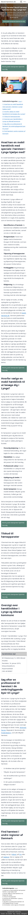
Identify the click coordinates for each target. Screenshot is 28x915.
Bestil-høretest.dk (8, 2)
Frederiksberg (6, 733)
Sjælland (6, 857)
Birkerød (23, 727)
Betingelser (24, 913)
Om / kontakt (9, 913)
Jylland (14, 854)
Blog (14, 913)
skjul (20, 101)
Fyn (20, 854)
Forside (3, 913)
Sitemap (18, 913)
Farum (3, 730)
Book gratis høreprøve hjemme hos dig (14, 21)
